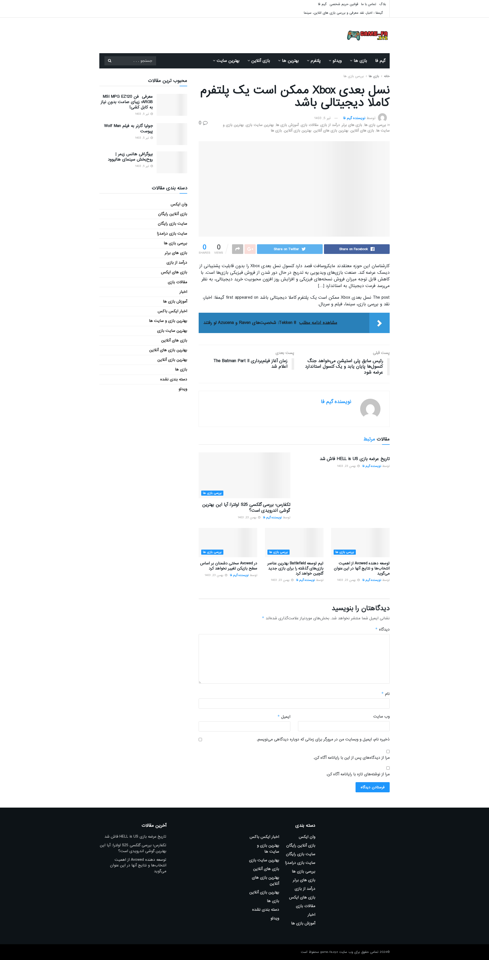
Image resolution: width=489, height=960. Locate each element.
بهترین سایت (228, 61)
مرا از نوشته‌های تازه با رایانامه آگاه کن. (358, 774)
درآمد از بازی (330, 125)
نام (385, 694)
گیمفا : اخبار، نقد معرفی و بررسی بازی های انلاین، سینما (343, 12)
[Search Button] (109, 60)
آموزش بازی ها (287, 125)
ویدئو (337, 61)
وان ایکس (179, 204)
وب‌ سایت (381, 716)
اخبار (183, 292)
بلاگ (382, 4)
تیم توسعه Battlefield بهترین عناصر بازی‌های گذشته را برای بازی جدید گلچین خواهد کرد (295, 568)
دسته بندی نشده (173, 379)
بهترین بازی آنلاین (297, 130)
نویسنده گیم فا (354, 118)
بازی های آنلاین (362, 130)
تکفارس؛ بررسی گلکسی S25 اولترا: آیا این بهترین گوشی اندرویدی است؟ (246, 507)
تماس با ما (368, 4)
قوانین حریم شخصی (344, 4)
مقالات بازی (309, 125)
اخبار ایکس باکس (172, 311)
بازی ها (360, 61)
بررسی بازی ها (354, 76)
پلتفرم (316, 61)
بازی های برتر (352, 125)
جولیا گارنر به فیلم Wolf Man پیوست (128, 128)
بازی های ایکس (174, 272)
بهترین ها (290, 61)
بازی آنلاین (260, 61)
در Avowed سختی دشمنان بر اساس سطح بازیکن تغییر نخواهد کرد (228, 565)
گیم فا (322, 4)
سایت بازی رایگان (172, 224)
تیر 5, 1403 (322, 118)
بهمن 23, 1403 (347, 466)
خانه (387, 76)
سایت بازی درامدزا (172, 234)
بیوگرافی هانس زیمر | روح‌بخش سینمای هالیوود (130, 157)
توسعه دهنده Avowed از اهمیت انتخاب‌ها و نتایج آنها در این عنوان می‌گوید (362, 568)
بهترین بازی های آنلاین (331, 130)
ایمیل (283, 717)
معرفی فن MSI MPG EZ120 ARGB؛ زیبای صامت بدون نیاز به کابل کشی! (127, 101)
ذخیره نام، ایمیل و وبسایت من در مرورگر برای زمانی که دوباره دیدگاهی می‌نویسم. (323, 739)
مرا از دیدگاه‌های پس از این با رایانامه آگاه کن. (352, 758)
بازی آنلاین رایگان (172, 214)
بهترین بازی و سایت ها (168, 321)
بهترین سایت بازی (260, 125)
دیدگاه (382, 629)
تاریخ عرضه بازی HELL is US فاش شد (355, 458)
